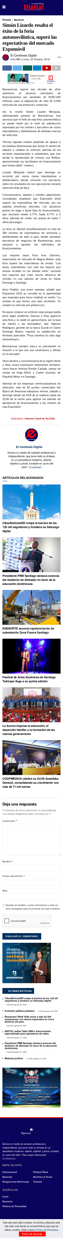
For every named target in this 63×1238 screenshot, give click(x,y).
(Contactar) (35, 467)
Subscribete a (32, 418)
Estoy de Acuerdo (32, 1233)
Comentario (9, 820)
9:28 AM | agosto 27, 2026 (16, 1052)
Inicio (5, 1196)
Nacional (19, 19)
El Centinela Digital (23, 55)
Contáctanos (8, 1158)
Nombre (7, 861)
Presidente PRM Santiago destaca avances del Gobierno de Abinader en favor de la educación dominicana (30, 580)
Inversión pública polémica (20, 1010)
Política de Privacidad (14, 1206)
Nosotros (7, 1201)
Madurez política (14, 1058)
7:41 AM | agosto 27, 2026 (36, 1059)
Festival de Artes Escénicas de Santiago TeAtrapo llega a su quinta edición (29, 679)
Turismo (37, 1181)
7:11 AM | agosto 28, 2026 (47, 1011)
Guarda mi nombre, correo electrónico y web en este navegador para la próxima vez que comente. (33, 906)
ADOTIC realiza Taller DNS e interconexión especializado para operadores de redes (28, 1032)
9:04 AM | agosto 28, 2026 (16, 1005)
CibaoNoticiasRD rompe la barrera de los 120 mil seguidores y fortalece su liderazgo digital (30, 527)
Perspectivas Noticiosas (15, 1181)
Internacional (9, 1172)
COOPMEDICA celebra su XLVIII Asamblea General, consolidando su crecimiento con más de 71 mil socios (30, 782)
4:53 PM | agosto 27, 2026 (16, 1038)
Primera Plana (40, 1172)
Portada (6, 19)
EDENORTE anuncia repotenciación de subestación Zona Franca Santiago (28, 630)
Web (4, 890)
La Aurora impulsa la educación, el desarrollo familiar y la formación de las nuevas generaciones (28, 730)
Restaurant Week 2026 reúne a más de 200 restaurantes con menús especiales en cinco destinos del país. (29, 1019)
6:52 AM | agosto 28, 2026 (16, 1026)
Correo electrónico (13, 876)
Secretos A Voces (42, 1176)
